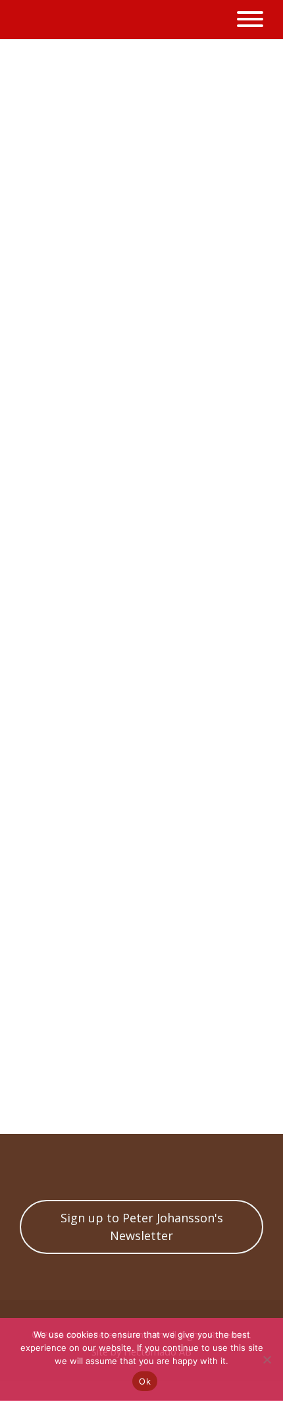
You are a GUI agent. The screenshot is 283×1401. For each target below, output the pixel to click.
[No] (266, 1359)
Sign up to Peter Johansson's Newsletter (142, 1226)
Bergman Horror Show (148, 1063)
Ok (145, 1381)
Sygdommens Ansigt (135, 1100)
